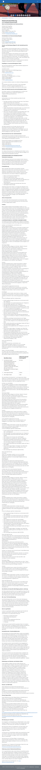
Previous (11, 15)
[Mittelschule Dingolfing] (9, 5)
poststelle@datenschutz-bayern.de (12, 145)
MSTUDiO (23, 768)
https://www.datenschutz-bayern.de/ (14, 146)
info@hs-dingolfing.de (9, 32)
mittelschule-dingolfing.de (11, 33)
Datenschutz (31, 766)
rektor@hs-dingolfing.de (10, 41)
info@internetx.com (9, 72)
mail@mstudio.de (9, 79)
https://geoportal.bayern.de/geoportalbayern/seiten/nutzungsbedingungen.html (19, 712)
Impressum (37, 766)
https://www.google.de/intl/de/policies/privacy (11, 746)
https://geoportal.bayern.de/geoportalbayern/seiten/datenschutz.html (17, 716)
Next (29, 15)
